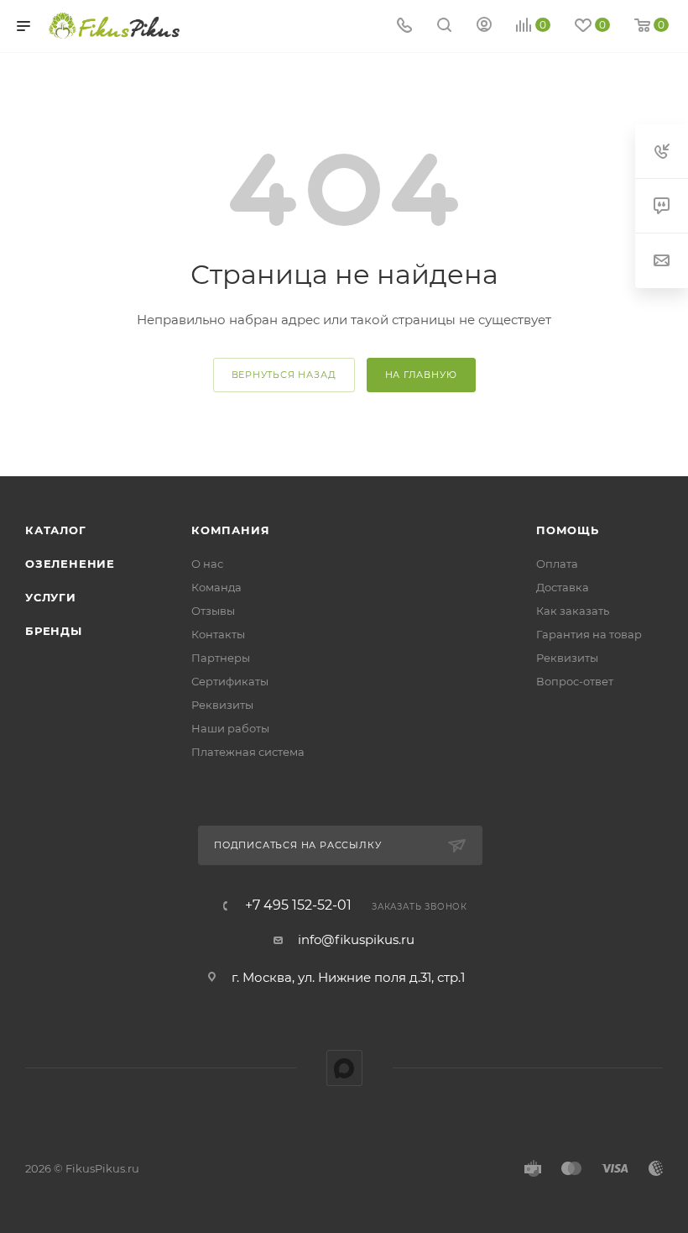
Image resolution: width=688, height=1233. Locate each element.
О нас (207, 563)
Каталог (55, 530)
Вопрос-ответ (574, 681)
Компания (230, 530)
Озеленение (70, 563)
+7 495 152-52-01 (298, 905)
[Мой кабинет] (484, 26)
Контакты (218, 634)
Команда (216, 587)
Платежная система (248, 751)
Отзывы (213, 610)
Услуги (50, 597)
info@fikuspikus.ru (356, 939)
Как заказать (572, 610)
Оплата (557, 563)
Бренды (53, 630)
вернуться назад (284, 374)
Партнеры (220, 657)
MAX (344, 1068)
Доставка (562, 587)
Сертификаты (229, 681)
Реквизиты (222, 704)
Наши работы (230, 728)
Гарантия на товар (589, 634)
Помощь (567, 530)
